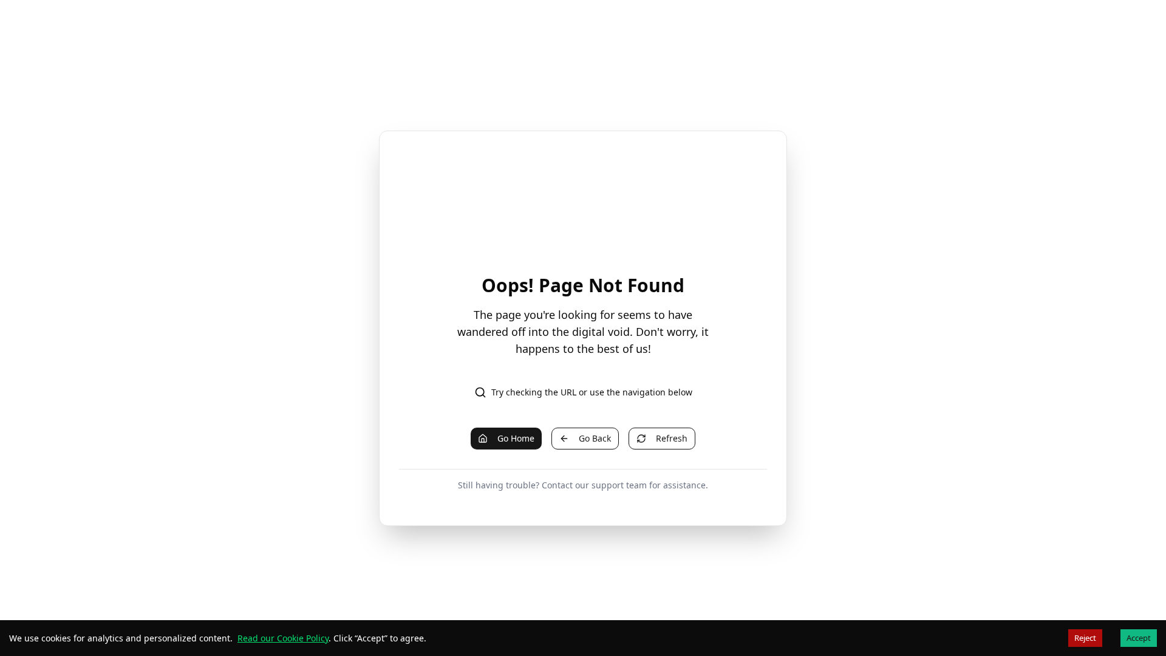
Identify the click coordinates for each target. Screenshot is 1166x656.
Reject (1085, 637)
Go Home (515, 438)
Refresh (671, 438)
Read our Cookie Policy (283, 638)
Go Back (595, 438)
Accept (1139, 637)
